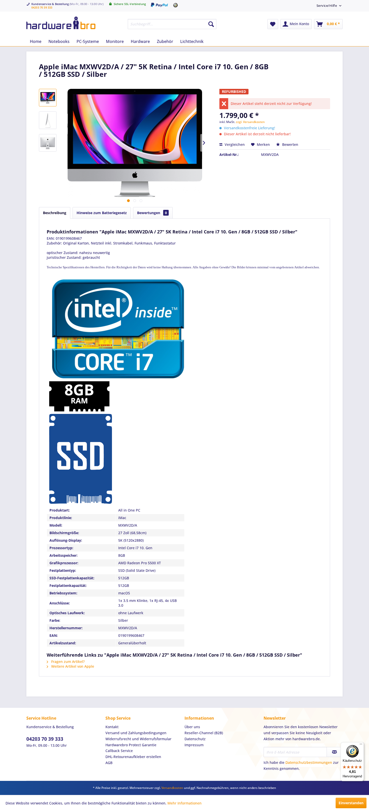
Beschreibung (54, 212)
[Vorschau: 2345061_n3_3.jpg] (47, 143)
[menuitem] (327, 5)
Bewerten (289, 144)
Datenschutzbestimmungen (308, 762)
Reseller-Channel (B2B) (203, 732)
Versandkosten (172, 788)
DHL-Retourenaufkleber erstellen (133, 756)
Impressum (194, 744)
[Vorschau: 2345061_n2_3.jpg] (47, 120)
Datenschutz (195, 738)
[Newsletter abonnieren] (334, 752)
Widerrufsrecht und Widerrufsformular (138, 738)
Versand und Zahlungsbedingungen (135, 732)
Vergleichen (234, 144)
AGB (108, 762)
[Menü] (361, 745)
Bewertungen (152, 212)
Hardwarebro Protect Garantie (130, 744)
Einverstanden (351, 802)
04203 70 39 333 (41, 7)
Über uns (192, 726)
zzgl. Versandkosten (250, 122)
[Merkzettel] (272, 24)
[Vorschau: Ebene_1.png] (47, 97)
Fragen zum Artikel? (67, 661)
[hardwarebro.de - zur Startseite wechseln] (60, 23)
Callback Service (119, 750)
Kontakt (111, 726)
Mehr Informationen (184, 803)
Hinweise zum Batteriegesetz (102, 212)
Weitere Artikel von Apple (72, 666)
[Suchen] (211, 24)
